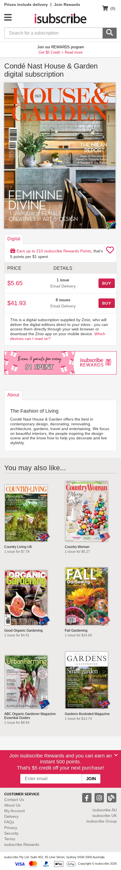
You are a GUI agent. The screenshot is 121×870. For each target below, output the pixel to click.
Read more (73, 52)
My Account (14, 811)
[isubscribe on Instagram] (100, 797)
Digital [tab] (13, 238)
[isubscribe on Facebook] (87, 797)
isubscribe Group (101, 821)
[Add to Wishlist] (110, 251)
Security (11, 833)
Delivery (11, 816)
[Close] (116, 755)
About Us (12, 805)
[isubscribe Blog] (111, 797)
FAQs (9, 822)
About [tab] (13, 394)
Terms (9, 839)
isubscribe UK (104, 815)
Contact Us (14, 799)
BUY (106, 283)
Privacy (10, 827)
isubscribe (105, 810)
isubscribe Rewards (21, 844)
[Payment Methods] (45, 864)
